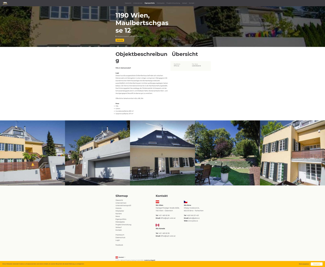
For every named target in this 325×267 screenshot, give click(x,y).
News (118, 216)
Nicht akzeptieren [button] (304, 264)
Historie (118, 208)
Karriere (119, 214)
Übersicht (128, 3)
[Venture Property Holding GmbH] (5, 3)
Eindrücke (120, 40)
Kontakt (191, 3)
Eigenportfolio (150, 3)
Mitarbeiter (120, 211)
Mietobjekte (160, 3)
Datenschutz (120, 237)
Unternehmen (138, 3)
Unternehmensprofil (123, 205)
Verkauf (184, 3)
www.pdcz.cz (193, 221)
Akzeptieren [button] (316, 264)
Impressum (120, 235)
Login (118, 240)
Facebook (119, 245)
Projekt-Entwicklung (173, 3)
